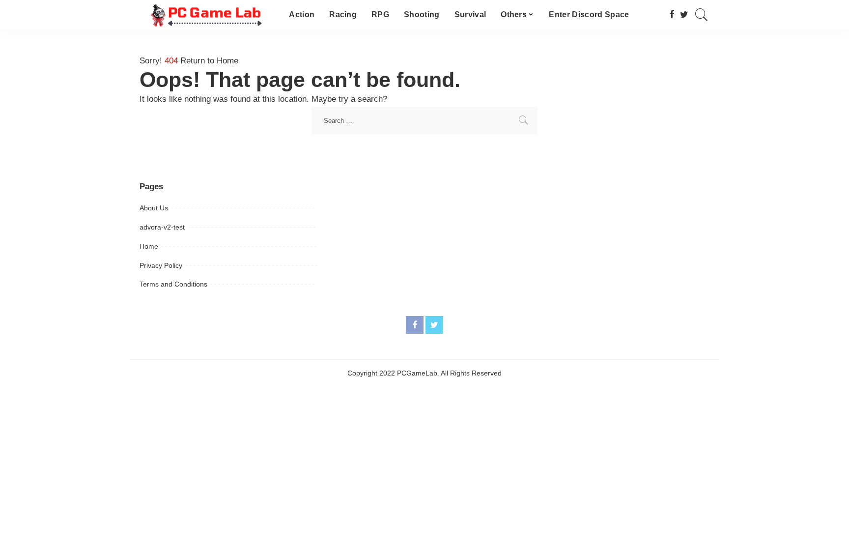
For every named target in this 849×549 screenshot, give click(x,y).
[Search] (701, 14)
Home (149, 246)
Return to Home (209, 60)
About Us (154, 208)
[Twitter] (684, 14)
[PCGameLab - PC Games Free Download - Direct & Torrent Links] (207, 14)
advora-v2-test (162, 227)
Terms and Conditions (173, 284)
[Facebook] (672, 14)
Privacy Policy (161, 265)
